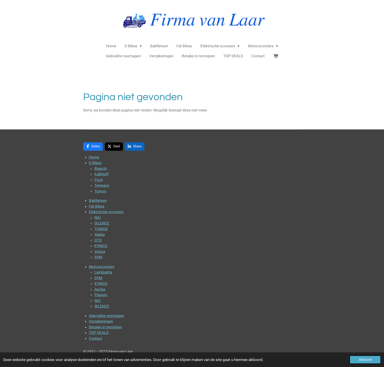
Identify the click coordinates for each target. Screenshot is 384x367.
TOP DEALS (98, 332)
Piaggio (100, 295)
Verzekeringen (101, 321)
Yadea (99, 234)
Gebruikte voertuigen (106, 315)
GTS (98, 240)
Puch (98, 180)
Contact (95, 338)
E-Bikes (95, 163)
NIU (97, 217)
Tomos (100, 191)
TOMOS (101, 229)
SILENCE (101, 223)
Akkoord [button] (365, 360)
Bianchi (100, 168)
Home (94, 157)
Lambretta (103, 272)
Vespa (99, 251)
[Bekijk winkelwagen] (276, 56)
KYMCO (101, 246)
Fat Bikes (96, 206)
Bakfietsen (98, 200)
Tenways (101, 185)
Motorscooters (101, 266)
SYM (98, 257)
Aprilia (99, 289)
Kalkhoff (101, 174)
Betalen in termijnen (105, 327)
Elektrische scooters (106, 212)
